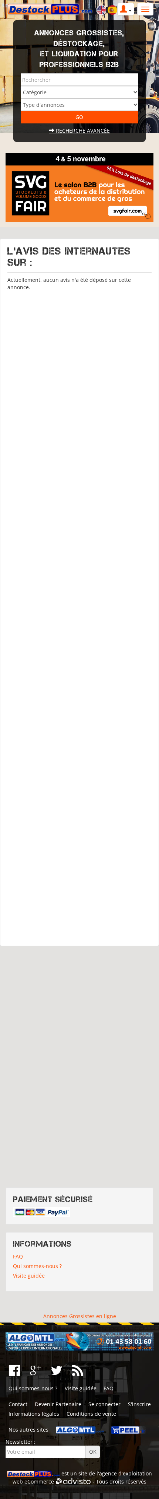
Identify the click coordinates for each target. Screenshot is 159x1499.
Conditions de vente (91, 1413)
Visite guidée (29, 1275)
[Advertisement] (79, 615)
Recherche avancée (82, 130)
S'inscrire (139, 1404)
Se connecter (104, 1404)
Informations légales (34, 1413)
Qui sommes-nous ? (37, 1265)
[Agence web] (73, 1481)
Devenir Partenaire (58, 1404)
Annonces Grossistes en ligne (79, 1316)
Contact (18, 1404)
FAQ (18, 1256)
